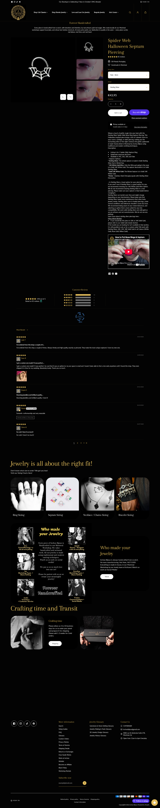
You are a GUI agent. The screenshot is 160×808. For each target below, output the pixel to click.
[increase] (120, 104)
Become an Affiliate (65, 764)
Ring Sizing (18, 514)
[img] (21, 337)
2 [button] (77, 443)
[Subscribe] (84, 783)
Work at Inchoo (64, 758)
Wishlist (61, 761)
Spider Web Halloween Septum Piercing (126, 46)
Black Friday (63, 768)
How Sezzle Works (65, 755)
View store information (140, 127)
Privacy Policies (64, 742)
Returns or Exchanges (66, 752)
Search (61, 726)
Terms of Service (64, 745)
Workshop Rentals (65, 771)
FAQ (60, 732)
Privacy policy (74, 799)
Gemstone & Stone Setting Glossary (102, 726)
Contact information (80, 802)
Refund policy (65, 799)
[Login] (138, 12)
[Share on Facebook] (109, 273)
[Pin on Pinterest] (113, 273)
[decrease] (111, 104)
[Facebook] (12, 2)
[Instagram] (14, 2)
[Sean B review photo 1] (21, 376)
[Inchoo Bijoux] (18, 12)
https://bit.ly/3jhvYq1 (115, 218)
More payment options (139, 118)
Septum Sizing (55, 514)
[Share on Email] (116, 273)
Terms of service (84, 799)
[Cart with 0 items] (145, 12)
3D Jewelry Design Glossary (99, 732)
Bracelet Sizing (126, 514)
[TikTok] (17, 2)
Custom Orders (64, 739)
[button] (145, 12)
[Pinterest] (20, 2)
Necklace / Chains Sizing (95, 514)
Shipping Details (64, 748)
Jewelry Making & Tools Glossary (100, 729)
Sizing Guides (63, 729)
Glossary (61, 736)
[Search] (130, 12)
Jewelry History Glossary (98, 736)
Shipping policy (95, 799)
